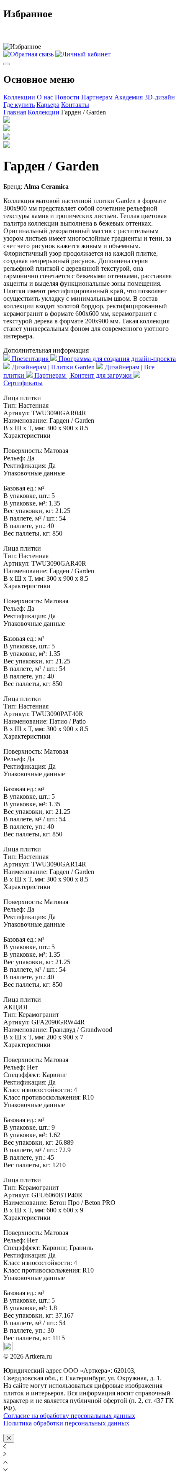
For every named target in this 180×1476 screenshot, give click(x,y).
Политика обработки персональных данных (66, 1423)
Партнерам (97, 97)
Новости (67, 97)
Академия (128, 97)
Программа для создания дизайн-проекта (116, 358)
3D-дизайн (159, 97)
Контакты (75, 104)
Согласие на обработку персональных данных (69, 1415)
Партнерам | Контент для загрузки (83, 375)
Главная (14, 112)
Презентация (30, 358)
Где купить (19, 104)
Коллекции (19, 97)
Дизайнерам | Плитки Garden (53, 367)
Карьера (47, 104)
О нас (45, 97)
